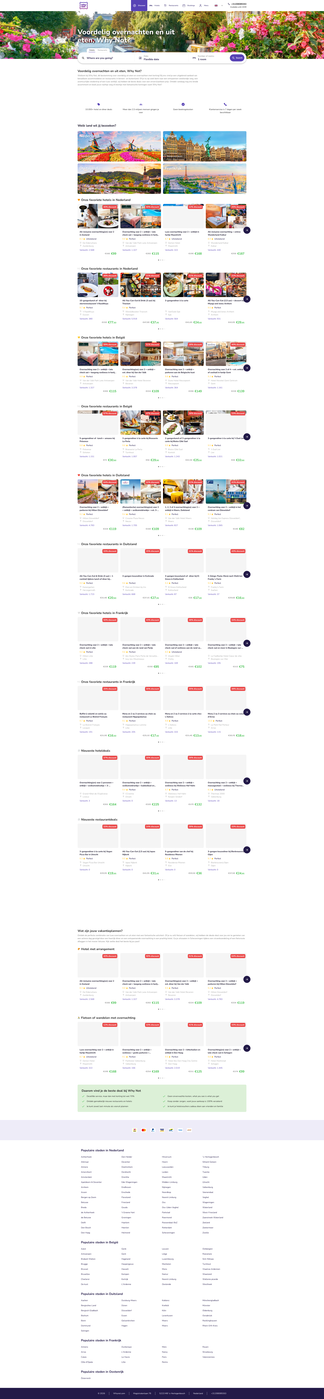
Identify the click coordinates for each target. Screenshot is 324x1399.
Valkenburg (207, 1187)
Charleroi (85, 1279)
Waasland (207, 1274)
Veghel (205, 1197)
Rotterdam (167, 1227)
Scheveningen (168, 1232)
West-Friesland (209, 1212)
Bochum (84, 1315)
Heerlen (125, 1227)
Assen (84, 1192)
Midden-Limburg (169, 1182)
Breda (83, 1207)
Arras (83, 1352)
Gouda (124, 1207)
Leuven (165, 1249)
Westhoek (207, 1284)
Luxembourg (168, 1259)
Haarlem (125, 1222)
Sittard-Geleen (209, 1162)
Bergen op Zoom (88, 1197)
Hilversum (166, 1157)
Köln (164, 1310)
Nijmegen (166, 1187)
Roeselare (207, 1254)
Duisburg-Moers (129, 1300)
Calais (84, 1357)
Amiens (84, 1347)
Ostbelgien (207, 1249)
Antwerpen (86, 1254)
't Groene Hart (128, 1212)
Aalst (83, 1249)
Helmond (126, 1232)
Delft (83, 1222)
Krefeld (165, 1305)
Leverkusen (167, 1315)
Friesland (126, 1202)
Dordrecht (126, 1172)
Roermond (167, 1217)
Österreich (86, 1378)
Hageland (126, 1259)
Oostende (166, 1284)
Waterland (207, 1207)
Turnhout (206, 1264)
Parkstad (166, 1212)
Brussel (84, 1269)
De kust (84, 1284)
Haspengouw (128, 1264)
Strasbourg (207, 1352)
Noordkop (166, 1192)
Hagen (124, 1325)
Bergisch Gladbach (89, 1310)
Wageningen (208, 1202)
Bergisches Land (88, 1305)
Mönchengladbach (210, 1300)
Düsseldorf (127, 1310)
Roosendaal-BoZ (169, 1222)
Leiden (165, 1172)
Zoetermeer (207, 1227)
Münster (206, 1305)
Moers (165, 1320)
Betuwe (84, 1202)
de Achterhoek (87, 1212)
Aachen (84, 1300)
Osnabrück (207, 1315)
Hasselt (125, 1269)
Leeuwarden (167, 1167)
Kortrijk (125, 1279)
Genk (124, 1249)
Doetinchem (127, 1167)
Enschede (126, 1192)
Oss (164, 1202)
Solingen (85, 1330)
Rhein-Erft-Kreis (210, 1325)
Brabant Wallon (88, 1259)
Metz (164, 1347)
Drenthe (125, 1177)
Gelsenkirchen (128, 1320)
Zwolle (205, 1232)
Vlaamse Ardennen (211, 1269)
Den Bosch (86, 1227)
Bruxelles (85, 1274)
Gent (124, 1254)
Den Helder (127, 1157)
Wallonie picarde (210, 1279)
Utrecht (205, 1182)
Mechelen (166, 1264)
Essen (124, 1315)
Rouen (205, 1347)
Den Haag (85, 1232)
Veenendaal (207, 1192)
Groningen (126, 1217)
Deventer (126, 1162)
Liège (164, 1254)
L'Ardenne (126, 1284)
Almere (84, 1167)
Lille (124, 1362)
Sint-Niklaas (208, 1259)
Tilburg (205, 1167)
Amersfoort (86, 1172)
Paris (164, 1357)
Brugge (84, 1264)
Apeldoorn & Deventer (91, 1182)
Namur (165, 1274)
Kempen (125, 1274)
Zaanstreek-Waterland (212, 1217)
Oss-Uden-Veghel (170, 1207)
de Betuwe (86, 1217)
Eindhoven (126, 1187)
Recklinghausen (209, 1320)
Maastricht (167, 1177)
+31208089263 (218, 1393)
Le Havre (126, 1357)
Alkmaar (85, 1162)
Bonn (83, 1320)
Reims (165, 1362)
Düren (124, 1305)
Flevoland (126, 1197)
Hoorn (165, 1162)
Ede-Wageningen (129, 1182)
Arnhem (84, 1187)
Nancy (165, 1352)
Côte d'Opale (87, 1362)
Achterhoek (86, 1157)
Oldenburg (207, 1310)
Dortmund (85, 1325)
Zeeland (206, 1222)
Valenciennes (208, 1357)
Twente (205, 1172)
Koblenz (165, 1300)
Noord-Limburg (169, 1197)
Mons (164, 1269)
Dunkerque (127, 1347)
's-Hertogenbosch (210, 1157)
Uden (204, 1177)
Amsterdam (86, 1177)
